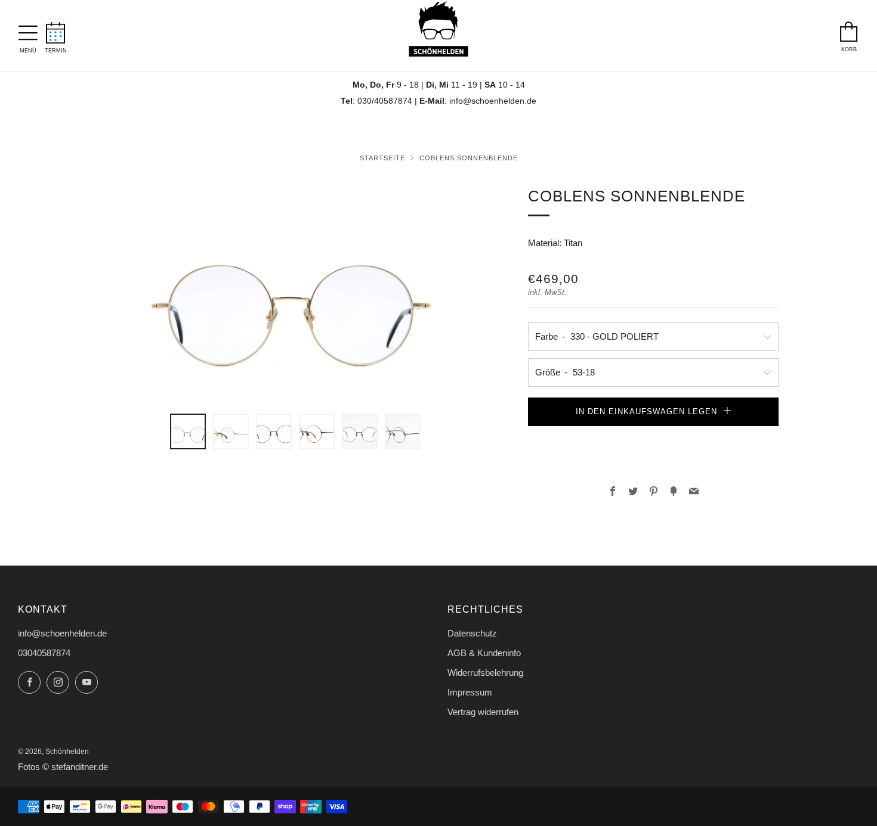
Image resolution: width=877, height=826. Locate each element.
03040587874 (44, 653)
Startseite (382, 158)
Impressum (469, 692)
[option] (295, 291)
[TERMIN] (56, 29)
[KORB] (849, 28)
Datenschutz (472, 633)
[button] (653, 437)
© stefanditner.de (75, 767)
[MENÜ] (28, 30)
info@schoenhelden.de (492, 101)
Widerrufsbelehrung (485, 672)
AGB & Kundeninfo (484, 653)
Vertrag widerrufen (482, 712)
